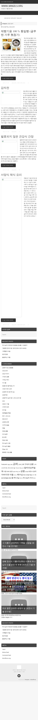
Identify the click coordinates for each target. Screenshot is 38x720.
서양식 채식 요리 (21, 83)
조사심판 (4, 434)
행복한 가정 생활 (7, 452)
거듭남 (8, 464)
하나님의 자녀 (28, 478)
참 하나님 (15, 477)
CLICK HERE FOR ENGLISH (7, 2)
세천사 (30, 471)
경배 (11, 464)
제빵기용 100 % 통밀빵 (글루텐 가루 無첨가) (18, 32)
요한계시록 (5, 422)
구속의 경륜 (5, 377)
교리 (15, 464)
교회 (22, 464)
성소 (3, 401)
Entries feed (5, 491)
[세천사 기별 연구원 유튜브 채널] (19, 675)
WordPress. (33, 679)
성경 (11, 471)
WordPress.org (6, 497)
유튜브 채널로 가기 (6, 617)
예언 (24, 475)
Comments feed (6, 494)
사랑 (5, 471)
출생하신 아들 (6, 357)
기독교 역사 (5, 380)
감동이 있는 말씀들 (7, 368)
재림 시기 (32, 475)
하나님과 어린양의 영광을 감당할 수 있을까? (14, 345)
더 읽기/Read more (7, 78)
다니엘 (4, 383)
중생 (10, 478)
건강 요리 (14, 83)
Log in (3, 488)
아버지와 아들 (7, 474)
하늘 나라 (5, 449)
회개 (34, 478)
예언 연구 (5, 419)
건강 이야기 (5, 374)
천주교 (21, 478)
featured (4, 464)
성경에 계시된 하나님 (8, 392)
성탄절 (26, 471)
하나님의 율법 (6, 446)
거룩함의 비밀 (6, 351)
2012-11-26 (6, 131)
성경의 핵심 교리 (16, 471)
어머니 (15, 475)
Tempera (27, 679)
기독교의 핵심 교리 (19, 468)
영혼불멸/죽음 (6, 413)
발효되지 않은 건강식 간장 (17, 136)
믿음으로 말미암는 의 (8, 386)
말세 (26, 467)
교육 (19, 464)
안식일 (4, 410)
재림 (3, 428)
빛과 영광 (5, 354)
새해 (8, 471)
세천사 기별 (5, 404)
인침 (27, 475)
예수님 (20, 474)
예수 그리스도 (6, 416)
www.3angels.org (12, 6)
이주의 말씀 (5, 425)
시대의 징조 (5, 407)
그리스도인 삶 (11, 468)
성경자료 (4, 395)
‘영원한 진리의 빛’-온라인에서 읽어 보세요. (14, 348)
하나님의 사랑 (6, 443)
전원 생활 (5, 431)
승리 (34, 471)
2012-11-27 (6, 83)
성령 (23, 471)
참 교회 (4, 437)
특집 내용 (5, 440)
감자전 (5, 87)
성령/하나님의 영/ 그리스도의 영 (11, 398)
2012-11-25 (6, 325)
